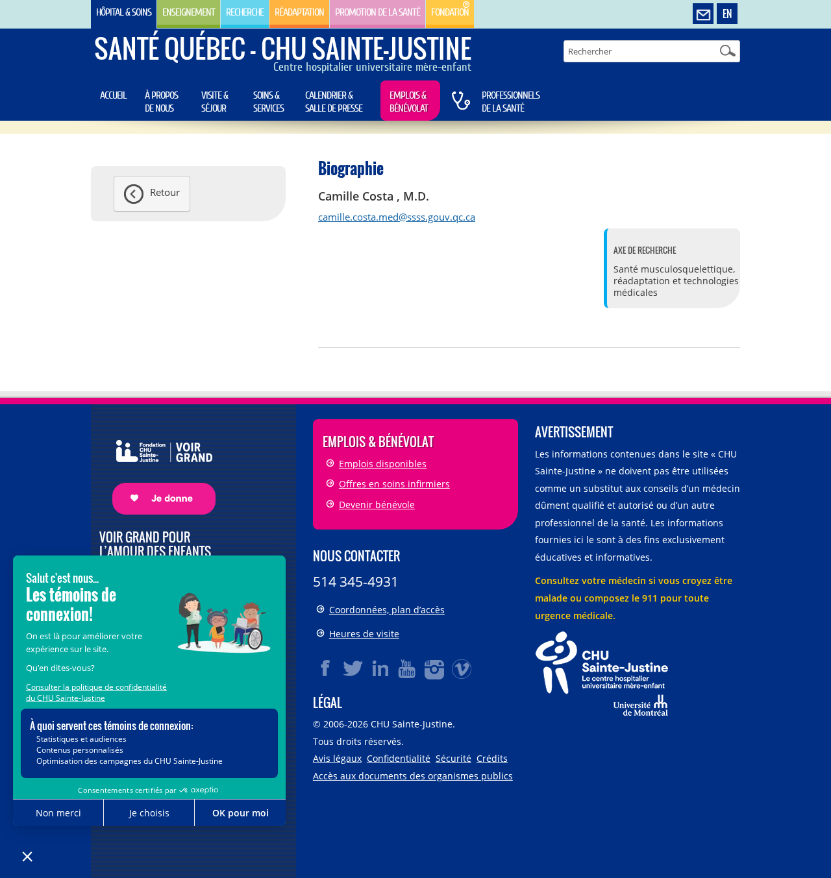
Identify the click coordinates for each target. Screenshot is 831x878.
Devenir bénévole (377, 504)
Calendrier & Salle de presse (333, 102)
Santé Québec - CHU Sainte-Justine (282, 48)
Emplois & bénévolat (409, 102)
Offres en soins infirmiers (394, 484)
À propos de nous (161, 102)
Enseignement (188, 12)
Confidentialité (398, 758)
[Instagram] (435, 668)
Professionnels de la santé (511, 102)
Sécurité (453, 758)
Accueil (113, 95)
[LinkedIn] (380, 668)
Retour (165, 192)
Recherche (245, 12)
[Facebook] (326, 668)
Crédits (492, 758)
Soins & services (268, 102)
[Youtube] (408, 668)
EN (727, 13)
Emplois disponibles (383, 463)
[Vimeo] (462, 668)
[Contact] (703, 14)
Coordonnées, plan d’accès (387, 610)
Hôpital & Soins (123, 12)
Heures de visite (364, 634)
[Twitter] (353, 668)
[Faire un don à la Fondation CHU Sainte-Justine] (157, 465)
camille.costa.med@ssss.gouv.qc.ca (396, 216)
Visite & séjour (214, 102)
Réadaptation (299, 12)
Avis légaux (337, 758)
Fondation (450, 12)
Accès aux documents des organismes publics (413, 776)
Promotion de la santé (377, 12)
